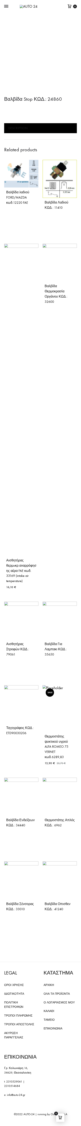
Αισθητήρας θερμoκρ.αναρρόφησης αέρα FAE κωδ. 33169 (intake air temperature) (21, 570)
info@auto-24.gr (16, 1095)
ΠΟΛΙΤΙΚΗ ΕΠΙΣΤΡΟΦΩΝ (13, 1005)
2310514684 (12, 1086)
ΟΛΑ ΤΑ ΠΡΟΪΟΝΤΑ (57, 994)
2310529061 (14, 1081)
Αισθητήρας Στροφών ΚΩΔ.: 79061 (17, 649)
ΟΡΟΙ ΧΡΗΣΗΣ (14, 985)
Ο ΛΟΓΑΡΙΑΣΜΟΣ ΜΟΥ (59, 1002)
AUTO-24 (28, 1114)
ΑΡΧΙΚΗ (49, 985)
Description (18, 128)
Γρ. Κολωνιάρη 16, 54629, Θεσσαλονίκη (17, 1070)
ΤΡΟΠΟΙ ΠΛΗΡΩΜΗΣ (18, 1015)
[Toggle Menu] (6, 6)
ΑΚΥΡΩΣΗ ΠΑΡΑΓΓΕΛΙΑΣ (13, 1035)
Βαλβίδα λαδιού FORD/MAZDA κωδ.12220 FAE (17, 197)
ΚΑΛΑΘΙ (49, 1011)
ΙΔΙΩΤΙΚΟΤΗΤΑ (14, 994)
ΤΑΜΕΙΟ (49, 1020)
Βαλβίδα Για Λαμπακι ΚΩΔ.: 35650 (56, 649)
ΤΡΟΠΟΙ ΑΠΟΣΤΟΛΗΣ (19, 1024)
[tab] (40, 128)
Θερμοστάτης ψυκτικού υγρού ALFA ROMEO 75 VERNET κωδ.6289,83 (56, 746)
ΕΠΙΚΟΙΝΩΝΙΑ (53, 1028)
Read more (14, 216)
